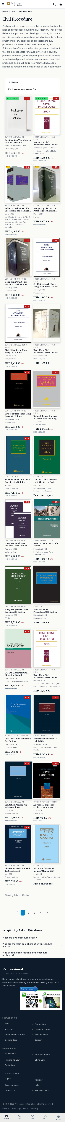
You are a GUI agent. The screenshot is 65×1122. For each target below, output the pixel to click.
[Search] (54, 4)
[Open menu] (3, 4)
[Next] (47, 913)
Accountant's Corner (15, 1034)
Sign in (8, 1078)
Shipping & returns (20, 1108)
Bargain (38, 1040)
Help (37, 1085)
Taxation (9, 1029)
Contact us (10, 1090)
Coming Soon (11, 1040)
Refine (14, 82)
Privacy (5, 1108)
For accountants (42, 1054)
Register (38, 1080)
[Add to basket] (29, 153)
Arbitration (10, 1065)
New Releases (41, 1034)
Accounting (40, 1024)
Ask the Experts (42, 1090)
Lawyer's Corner (43, 1029)
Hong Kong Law (12, 1060)
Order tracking (12, 1085)
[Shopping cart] (60, 4)
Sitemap (35, 1108)
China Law (40, 1060)
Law (7, 1023)
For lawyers (10, 1053)
